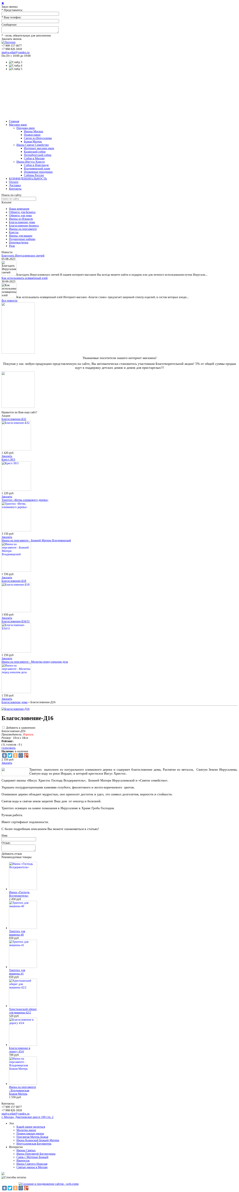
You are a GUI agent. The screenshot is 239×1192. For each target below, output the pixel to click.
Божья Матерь (33, 141)
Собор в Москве (34, 158)
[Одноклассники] (15, 755)
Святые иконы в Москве (32, 1167)
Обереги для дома (20, 215)
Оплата (13, 182)
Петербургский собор (37, 155)
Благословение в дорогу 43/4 (19, 1049)
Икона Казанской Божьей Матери (37, 1140)
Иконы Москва (33, 131)
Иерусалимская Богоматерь (33, 1143)
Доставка (15, 185)
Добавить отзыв (11, 853)
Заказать (6, 456)
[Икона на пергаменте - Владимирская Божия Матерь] (23, 1083)
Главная (14, 121)
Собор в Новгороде (36, 165)
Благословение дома (22, 222)
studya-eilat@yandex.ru (15, 52)
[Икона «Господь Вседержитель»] (23, 888)
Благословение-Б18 (13, 580)
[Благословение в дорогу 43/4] (23, 1044)
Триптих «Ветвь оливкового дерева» (24, 500)
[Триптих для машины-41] (23, 966)
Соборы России (34, 175)
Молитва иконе (26, 1130)
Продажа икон (25, 128)
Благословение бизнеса (24, 225)
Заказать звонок (11, 38)
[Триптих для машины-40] (23, 927)
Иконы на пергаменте (23, 229)
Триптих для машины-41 (17, 972)
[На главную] (8, 42)
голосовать (8, 747)
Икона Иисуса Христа (30, 161)
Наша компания (19, 208)
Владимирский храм (37, 168)
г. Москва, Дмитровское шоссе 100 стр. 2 (27, 1117)
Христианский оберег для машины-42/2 (23, 1011)
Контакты (15, 188)
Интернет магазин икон (39, 148)
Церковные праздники (38, 171)
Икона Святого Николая (31, 1163)
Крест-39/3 (8, 459)
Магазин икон (18, 124)
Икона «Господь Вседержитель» (19, 894)
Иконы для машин (20, 235)
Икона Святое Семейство (32, 144)
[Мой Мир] (20, 755)
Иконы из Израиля (21, 218)
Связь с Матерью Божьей (32, 1157)
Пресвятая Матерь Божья (32, 1136)
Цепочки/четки (18, 242)
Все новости (9, 300)
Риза (12, 245)
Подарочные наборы (22, 239)
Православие (32, 134)
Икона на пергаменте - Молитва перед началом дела (34, 661)
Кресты (13, 232)
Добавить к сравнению (20, 727)
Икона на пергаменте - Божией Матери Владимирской (36, 540)
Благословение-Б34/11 (15, 621)
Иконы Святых (26, 1150)
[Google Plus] (26, 755)
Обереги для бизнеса (22, 212)
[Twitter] (10, 755)
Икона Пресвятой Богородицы (35, 1153)
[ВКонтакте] (4, 755)
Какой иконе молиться (30, 1126)
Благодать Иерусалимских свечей (22, 255)
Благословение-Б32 (13, 419)
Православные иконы (30, 1133)
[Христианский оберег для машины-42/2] (23, 1005)
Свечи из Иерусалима (38, 138)
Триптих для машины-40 (17, 933)
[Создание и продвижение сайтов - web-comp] (49, 1183)
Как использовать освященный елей (24, 278)
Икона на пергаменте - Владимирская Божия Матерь (22, 1090)
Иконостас (23, 1160)
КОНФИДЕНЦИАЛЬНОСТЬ (28, 178)
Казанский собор (35, 151)
